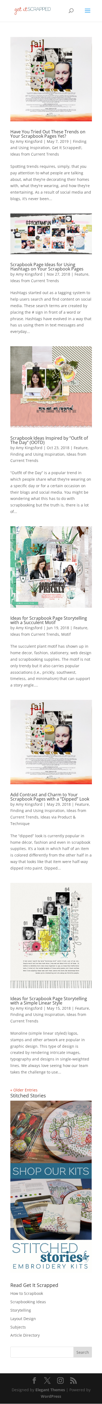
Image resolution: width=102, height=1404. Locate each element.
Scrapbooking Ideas (28, 1301)
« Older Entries (24, 1090)
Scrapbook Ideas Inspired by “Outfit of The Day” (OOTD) (49, 440)
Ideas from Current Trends (34, 154)
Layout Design (23, 1318)
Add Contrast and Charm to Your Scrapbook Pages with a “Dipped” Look (49, 797)
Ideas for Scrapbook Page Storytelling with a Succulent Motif (48, 620)
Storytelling (20, 1310)
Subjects (18, 1327)
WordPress (51, 1396)
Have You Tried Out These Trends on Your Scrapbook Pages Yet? (47, 134)
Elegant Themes (50, 1389)
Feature (81, 274)
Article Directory (25, 1335)
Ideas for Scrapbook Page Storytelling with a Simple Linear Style (48, 1001)
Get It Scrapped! (66, 147)
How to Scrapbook (26, 1293)
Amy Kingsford (29, 141)
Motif (66, 634)
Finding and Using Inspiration (37, 454)
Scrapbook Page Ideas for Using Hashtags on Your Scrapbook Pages (47, 267)
